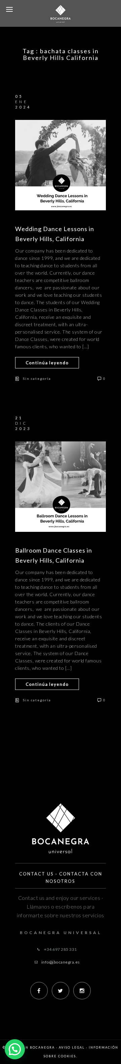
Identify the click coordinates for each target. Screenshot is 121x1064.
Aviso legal (72, 1047)
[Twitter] (60, 990)
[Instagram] (82, 990)
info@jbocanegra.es (60, 962)
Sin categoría (37, 378)
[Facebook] (39, 990)
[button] (15, 1049)
